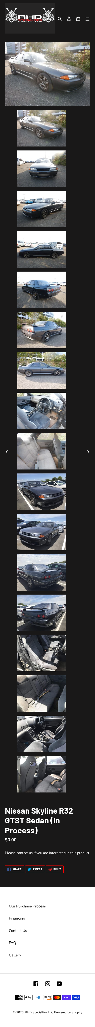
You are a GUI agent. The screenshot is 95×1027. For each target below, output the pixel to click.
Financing (17, 918)
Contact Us (18, 930)
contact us (25, 853)
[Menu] (87, 18)
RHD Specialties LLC (39, 1012)
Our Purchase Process (27, 906)
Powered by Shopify (68, 1012)
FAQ (12, 942)
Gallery (15, 955)
